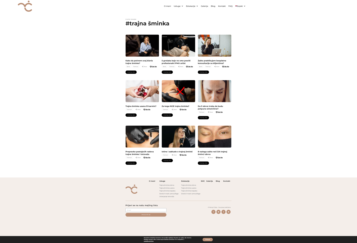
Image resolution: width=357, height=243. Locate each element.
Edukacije (190, 6)
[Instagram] (213, 212)
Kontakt (222, 6)
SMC (203, 181)
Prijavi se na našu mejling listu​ (142, 205)
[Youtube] (218, 212)
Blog (213, 6)
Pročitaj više (131, 72)
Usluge (177, 6)
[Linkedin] (228, 212)
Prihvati (207, 239)
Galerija (204, 6)
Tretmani (135, 66)
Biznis (128, 66)
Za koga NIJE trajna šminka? (175, 106)
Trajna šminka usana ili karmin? (141, 106)
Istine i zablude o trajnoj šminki (177, 152)
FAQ (230, 6)
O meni (167, 6)
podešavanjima (148, 241)
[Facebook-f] (223, 212)
